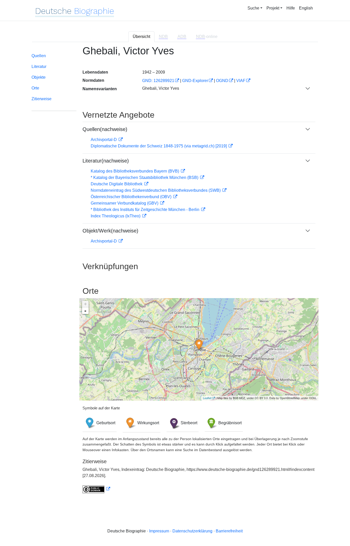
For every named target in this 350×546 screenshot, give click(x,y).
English (306, 8)
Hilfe (290, 8)
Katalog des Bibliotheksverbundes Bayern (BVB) (135, 171)
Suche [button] (253, 8)
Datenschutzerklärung (192, 531)
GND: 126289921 (158, 80)
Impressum (159, 531)
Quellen (39, 56)
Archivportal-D (104, 139)
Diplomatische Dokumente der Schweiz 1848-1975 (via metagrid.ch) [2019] (159, 146)
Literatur (39, 66)
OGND (222, 80)
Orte (35, 88)
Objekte (39, 77)
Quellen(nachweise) (105, 129)
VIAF (240, 80)
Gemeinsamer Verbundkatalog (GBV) (125, 203)
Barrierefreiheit (229, 531)
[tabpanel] (175, 272)
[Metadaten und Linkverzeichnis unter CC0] (96, 489)
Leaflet (207, 398)
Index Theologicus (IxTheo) (116, 216)
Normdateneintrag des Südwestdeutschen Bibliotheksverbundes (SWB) (156, 190)
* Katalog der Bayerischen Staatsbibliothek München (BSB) (145, 177)
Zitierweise (42, 99)
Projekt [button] (272, 8)
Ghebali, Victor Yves (160, 88)
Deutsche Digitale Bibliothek (117, 184)
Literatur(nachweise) (106, 161)
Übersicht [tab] (141, 36)
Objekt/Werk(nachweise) (110, 231)
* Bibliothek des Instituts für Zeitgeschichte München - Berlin (145, 209)
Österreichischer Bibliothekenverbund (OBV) (131, 197)
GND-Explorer (195, 80)
